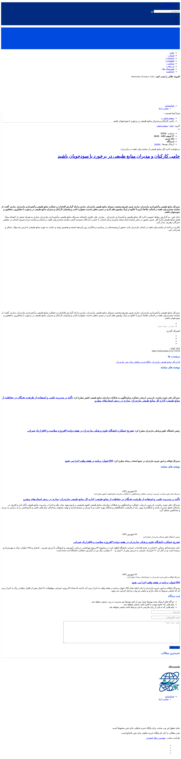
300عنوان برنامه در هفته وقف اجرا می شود (89, 460)
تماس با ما (164, 6)
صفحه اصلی (162, 126)
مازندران (120, 362)
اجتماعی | (169, 58)
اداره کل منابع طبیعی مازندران (165, 362)
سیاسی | (170, 63)
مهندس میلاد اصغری (156, 738)
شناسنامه (169, 3)
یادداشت (170, 71)
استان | (171, 55)
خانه (172, 126)
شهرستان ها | (168, 69)
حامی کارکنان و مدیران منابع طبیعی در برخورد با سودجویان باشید (119, 156)
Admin (157, 144)
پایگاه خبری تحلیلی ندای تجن (138, 362)
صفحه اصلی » (167, 118)
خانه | (171, 53)
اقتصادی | (169, 61)
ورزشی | (170, 66)
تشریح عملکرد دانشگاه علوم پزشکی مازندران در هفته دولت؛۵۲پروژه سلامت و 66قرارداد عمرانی (80, 430)
